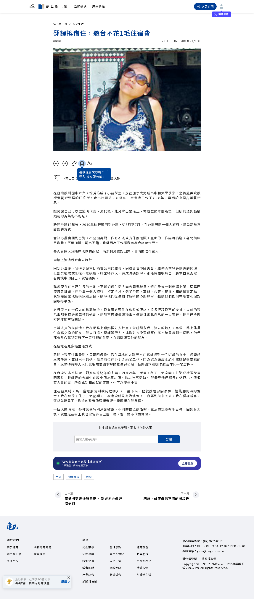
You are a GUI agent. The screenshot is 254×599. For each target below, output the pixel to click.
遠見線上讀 (60, 24)
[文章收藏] (82, 163)
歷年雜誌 (98, 6)
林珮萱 (57, 41)
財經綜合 (115, 575)
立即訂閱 (207, 6)
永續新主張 (144, 575)
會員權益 (40, 554)
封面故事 (88, 547)
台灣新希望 (144, 561)
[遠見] (12, 529)
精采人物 (142, 568)
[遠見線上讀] (52, 6)
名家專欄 (88, 554)
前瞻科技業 (89, 581)
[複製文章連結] (74, 163)
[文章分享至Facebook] (65, 163)
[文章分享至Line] (56, 163)
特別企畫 (88, 561)
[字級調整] (89, 163)
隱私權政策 (209, 559)
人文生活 (78, 24)
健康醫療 (73, 477)
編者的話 (88, 568)
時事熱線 (142, 554)
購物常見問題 (43, 547)
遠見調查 (142, 547)
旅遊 (89, 477)
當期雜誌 (80, 6)
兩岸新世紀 (117, 554)
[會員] (221, 6)
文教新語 (115, 568)
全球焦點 (115, 547)
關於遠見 (12, 547)
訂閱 (169, 439)
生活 (58, 477)
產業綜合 (88, 575)
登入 (82, 176)
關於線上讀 (14, 554)
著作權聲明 (189, 559)
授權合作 (12, 561)
